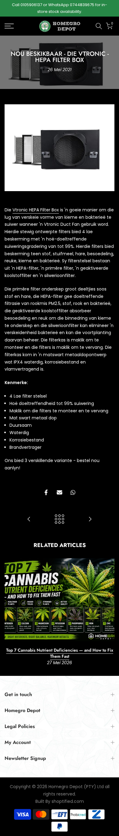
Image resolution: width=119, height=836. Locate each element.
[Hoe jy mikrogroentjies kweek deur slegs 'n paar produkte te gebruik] (29, 519)
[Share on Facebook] (46, 492)
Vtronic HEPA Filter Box (36, 210)
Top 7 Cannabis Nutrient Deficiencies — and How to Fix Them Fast (59, 653)
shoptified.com (68, 801)
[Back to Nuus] (59, 519)
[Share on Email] (59, 492)
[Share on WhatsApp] (73, 492)
